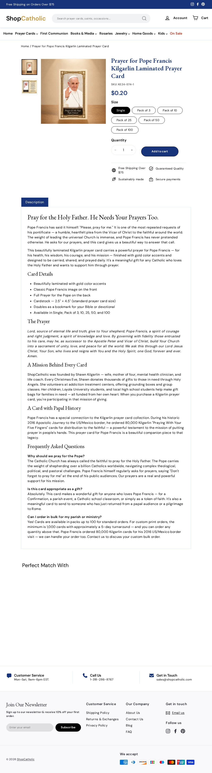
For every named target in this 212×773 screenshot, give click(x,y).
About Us (133, 713)
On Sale (176, 33)
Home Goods (142, 33)
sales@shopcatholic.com (174, 679)
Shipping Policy (98, 713)
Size (114, 102)
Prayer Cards (25, 33)
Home (8, 33)
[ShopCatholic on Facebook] (175, 731)
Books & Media (82, 33)
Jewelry (121, 33)
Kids (161, 33)
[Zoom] (73, 64)
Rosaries (106, 33)
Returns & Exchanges (102, 719)
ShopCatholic (26, 759)
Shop (26, 18)
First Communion (54, 33)
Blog (129, 725)
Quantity (118, 140)
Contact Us (134, 719)
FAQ (129, 732)
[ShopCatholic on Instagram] (168, 731)
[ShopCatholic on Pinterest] (183, 731)
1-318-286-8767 (101, 679)
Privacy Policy (97, 725)
